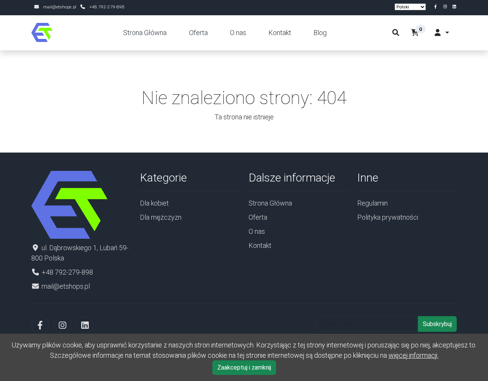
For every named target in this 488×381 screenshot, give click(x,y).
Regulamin (372, 203)
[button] (420, 32)
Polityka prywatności (387, 217)
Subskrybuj (437, 324)
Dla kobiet (154, 203)
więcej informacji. (413, 355)
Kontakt (279, 33)
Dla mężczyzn (160, 217)
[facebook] (437, 7)
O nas (238, 33)
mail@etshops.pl (59, 7)
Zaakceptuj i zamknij (244, 367)
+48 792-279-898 (107, 7)
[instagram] (446, 7)
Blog (320, 33)
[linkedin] (454, 7)
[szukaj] (395, 32)
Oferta (198, 33)
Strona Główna (145, 33)
